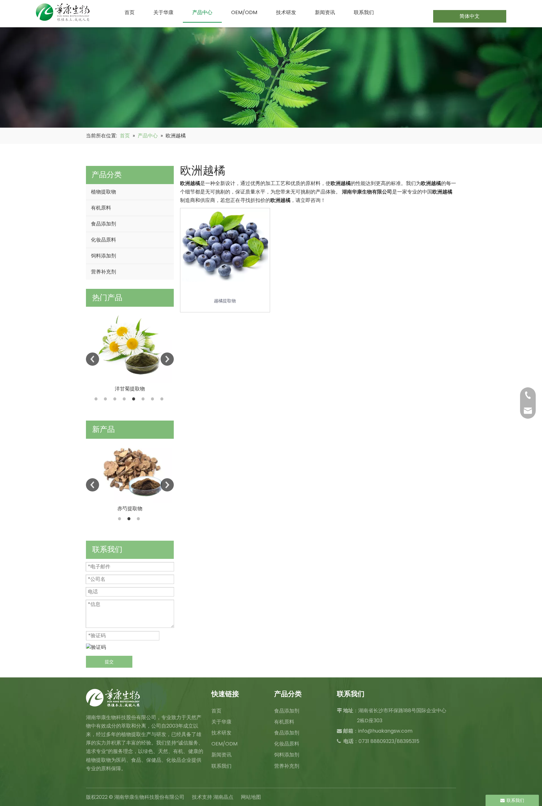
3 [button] (116, 399)
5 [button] (134, 399)
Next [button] (167, 359)
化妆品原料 (103, 239)
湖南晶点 (223, 797)
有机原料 (101, 207)
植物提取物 (103, 191)
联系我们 (221, 766)
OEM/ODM (224, 743)
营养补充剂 (103, 271)
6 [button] (144, 399)
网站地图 (251, 797)
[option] (130, 350)
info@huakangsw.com (385, 730)
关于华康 (221, 721)
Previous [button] (92, 359)
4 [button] (125, 399)
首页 (216, 710)
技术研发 (221, 732)
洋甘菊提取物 (130, 388)
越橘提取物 (225, 301)
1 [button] (97, 399)
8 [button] (163, 399)
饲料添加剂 (103, 255)
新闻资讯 (221, 754)
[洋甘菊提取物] (130, 345)
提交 (109, 662)
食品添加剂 (103, 223)
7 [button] (153, 399)
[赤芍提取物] (130, 471)
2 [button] (106, 399)
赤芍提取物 (129, 508)
